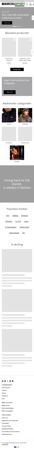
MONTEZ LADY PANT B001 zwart (25, 59)
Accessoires (25, 143)
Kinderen (9, 143)
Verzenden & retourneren (10, 432)
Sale (3, 399)
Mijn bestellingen (8, 408)
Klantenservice (7, 434)
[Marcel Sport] (13, 4)
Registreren (6, 405)
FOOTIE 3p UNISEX (9, 59)
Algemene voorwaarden (10, 421)
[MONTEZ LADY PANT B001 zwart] (25, 47)
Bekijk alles (17, 69)
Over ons (5, 418)
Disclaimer (5, 423)
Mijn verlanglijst (7, 411)
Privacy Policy (6, 426)
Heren (9, 124)
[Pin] (15, 447)
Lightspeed (5, 444)
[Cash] (18, 447)
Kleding (25, 124)
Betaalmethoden (7, 429)
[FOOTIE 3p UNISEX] (9, 47)
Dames (17, 161)
